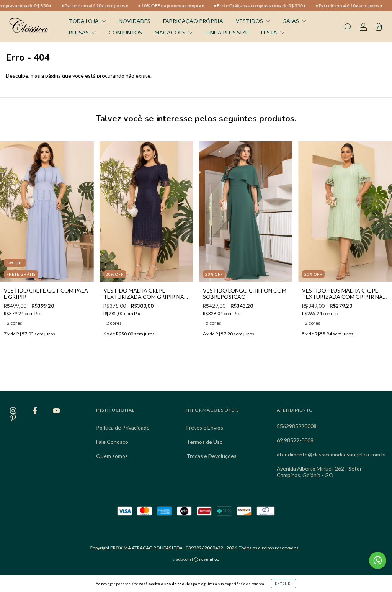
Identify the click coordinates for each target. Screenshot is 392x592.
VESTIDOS (250, 21)
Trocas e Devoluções (211, 456)
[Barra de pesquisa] (348, 27)
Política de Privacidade (123, 427)
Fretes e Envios (204, 427)
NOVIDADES (134, 21)
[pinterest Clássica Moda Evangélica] (13, 417)
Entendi (283, 583)
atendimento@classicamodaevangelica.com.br (331, 454)
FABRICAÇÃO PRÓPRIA (193, 21)
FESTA (269, 32)
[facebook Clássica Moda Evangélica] (36, 410)
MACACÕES (170, 32)
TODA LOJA (84, 21)
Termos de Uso (204, 441)
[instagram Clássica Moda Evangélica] (14, 410)
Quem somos (112, 456)
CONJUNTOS (125, 32)
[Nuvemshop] (196, 560)
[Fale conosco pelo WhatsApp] (377, 560)
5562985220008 (297, 426)
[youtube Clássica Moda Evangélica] (56, 410)
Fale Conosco (112, 441)
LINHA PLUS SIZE (227, 32)
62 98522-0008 (295, 440)
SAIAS (291, 21)
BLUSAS (79, 32)
